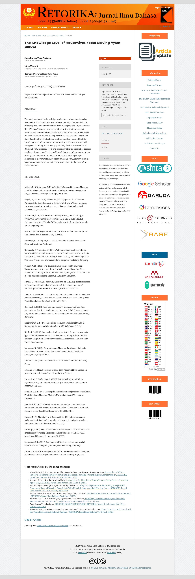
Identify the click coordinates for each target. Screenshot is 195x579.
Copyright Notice (154, 117)
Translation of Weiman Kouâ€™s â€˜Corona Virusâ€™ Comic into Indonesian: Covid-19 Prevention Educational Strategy (77, 473)
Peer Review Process (154, 112)
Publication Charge (154, 138)
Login (167, 8)
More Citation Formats (113, 115)
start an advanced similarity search (52, 525)
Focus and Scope (154, 85)
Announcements (59, 27)
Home (27, 35)
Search (166, 26)
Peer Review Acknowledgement (154, 107)
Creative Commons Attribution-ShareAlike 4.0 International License (120, 568)
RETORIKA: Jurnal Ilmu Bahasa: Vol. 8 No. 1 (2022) (76, 501)
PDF (104, 59)
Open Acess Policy (154, 122)
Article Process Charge (154, 143)
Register (158, 8)
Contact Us (154, 148)
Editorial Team (154, 80)
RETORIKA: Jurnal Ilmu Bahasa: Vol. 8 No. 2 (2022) (53, 496)
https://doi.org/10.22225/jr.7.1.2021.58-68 (47, 86)
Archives (42, 27)
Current (29, 27)
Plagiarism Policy (154, 128)
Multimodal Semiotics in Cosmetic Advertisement (109, 493)
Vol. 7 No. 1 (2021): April (53, 35)
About (75, 27)
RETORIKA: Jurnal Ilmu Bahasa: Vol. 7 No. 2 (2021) (91, 512)
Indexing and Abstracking (154, 133)
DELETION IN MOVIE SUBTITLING (70, 504)
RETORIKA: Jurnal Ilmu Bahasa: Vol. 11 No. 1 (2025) (63, 482)
